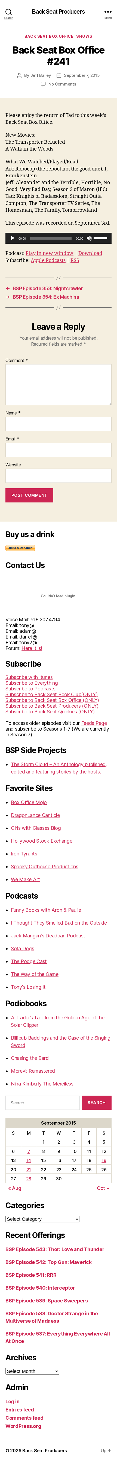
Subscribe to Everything (31, 683)
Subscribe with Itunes (29, 677)
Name (12, 413)
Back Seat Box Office (48, 36)
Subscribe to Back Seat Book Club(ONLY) (51, 694)
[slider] (101, 238)
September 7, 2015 (82, 75)
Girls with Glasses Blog (36, 828)
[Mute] (89, 238)
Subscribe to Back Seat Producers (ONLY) (51, 706)
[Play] (12, 238)
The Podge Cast (29, 961)
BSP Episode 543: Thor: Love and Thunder (54, 1249)
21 (28, 1169)
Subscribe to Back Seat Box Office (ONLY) (52, 700)
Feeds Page (94, 723)
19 (103, 1160)
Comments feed (24, 1418)
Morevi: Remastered (33, 1071)
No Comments (62, 84)
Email (12, 439)
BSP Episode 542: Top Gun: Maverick (48, 1262)
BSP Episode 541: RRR (31, 1275)
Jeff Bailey (40, 75)
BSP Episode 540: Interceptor (40, 1288)
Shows (84, 36)
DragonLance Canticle (35, 815)
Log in (12, 1401)
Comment (16, 360)
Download (90, 253)
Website (13, 465)
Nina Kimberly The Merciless (42, 1084)
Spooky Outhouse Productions (44, 866)
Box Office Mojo (29, 802)
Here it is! (31, 648)
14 (28, 1160)
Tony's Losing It (28, 987)
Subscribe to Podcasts (30, 689)
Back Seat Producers (58, 11)
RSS (74, 260)
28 (28, 1178)
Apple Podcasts (48, 260)
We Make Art (25, 879)
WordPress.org (23, 1426)
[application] (58, 238)
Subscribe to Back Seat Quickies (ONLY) (50, 711)
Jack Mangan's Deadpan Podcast (48, 936)
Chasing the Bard (30, 1058)
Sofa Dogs (22, 948)
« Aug (14, 1188)
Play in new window (49, 253)
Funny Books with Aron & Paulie (46, 910)
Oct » (103, 1188)
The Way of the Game (35, 974)
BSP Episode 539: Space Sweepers (46, 1301)
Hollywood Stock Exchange (41, 841)
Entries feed (19, 1410)
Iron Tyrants (24, 854)
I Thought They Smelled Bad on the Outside (59, 923)
